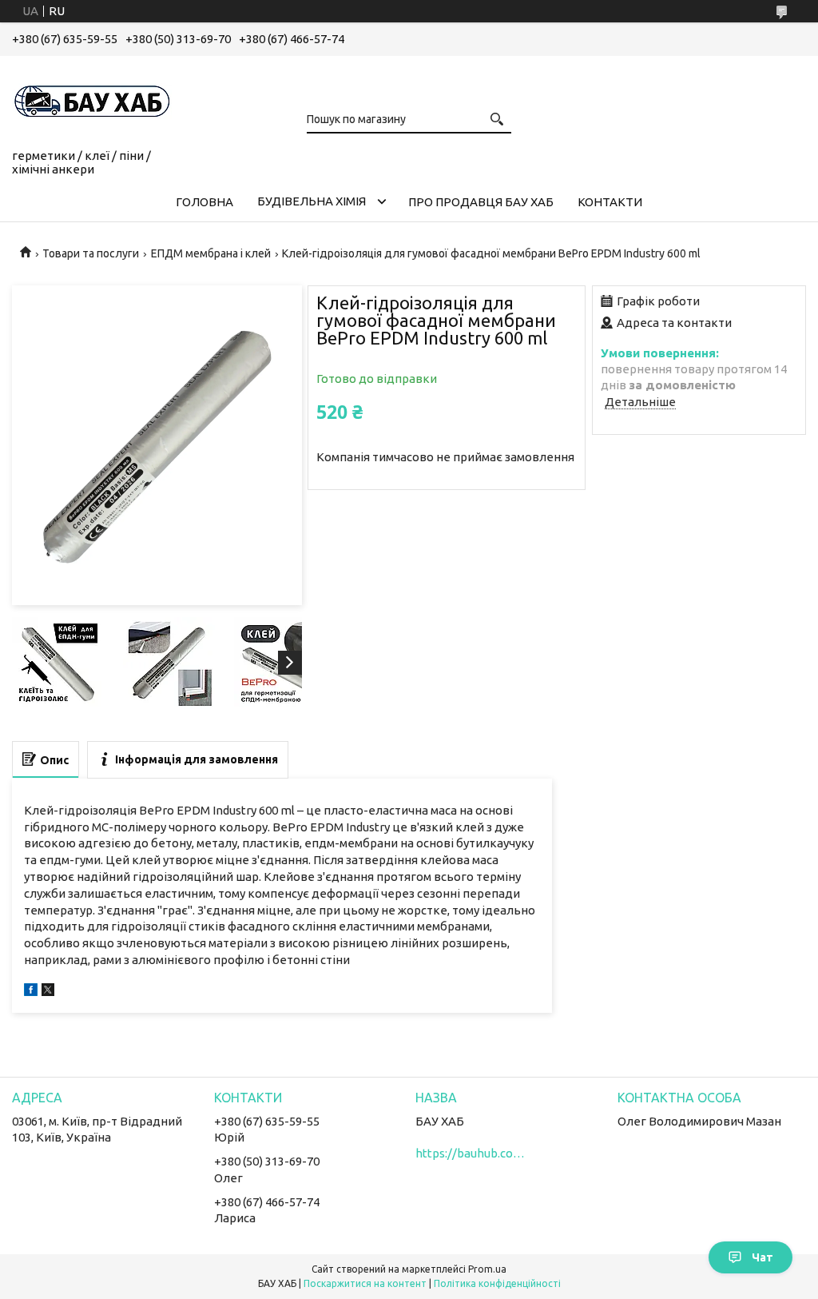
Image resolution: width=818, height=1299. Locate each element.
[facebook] (31, 991)
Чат (762, 1257)
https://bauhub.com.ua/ (471, 1153)
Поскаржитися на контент (365, 1283)
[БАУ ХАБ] (92, 99)
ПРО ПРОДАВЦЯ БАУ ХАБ (481, 202)
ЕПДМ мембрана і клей (211, 253)
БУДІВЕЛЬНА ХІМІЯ (311, 201)
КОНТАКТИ (610, 202)
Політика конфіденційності (497, 1283)
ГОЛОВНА (204, 202)
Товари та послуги (90, 253)
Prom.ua (487, 1269)
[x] (48, 991)
